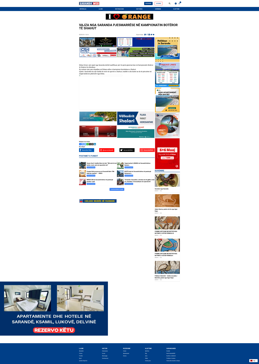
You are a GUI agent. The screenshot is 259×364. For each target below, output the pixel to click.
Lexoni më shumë (91, 167)
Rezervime (148, 3)
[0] (179, 3)
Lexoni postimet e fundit (117, 189)
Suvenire (158, 3)
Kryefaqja (83, 9)
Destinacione (119, 9)
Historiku (139, 9)
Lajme (101, 9)
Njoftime (176, 9)
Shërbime (158, 9)
